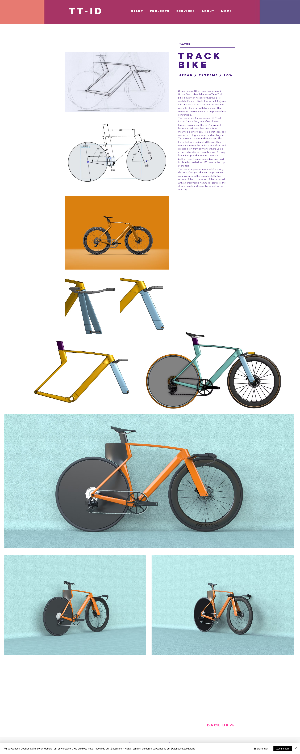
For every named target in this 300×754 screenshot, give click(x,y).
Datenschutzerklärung (183, 748)
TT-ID (86, 11)
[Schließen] (296, 748)
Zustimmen (282, 748)
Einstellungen (261, 748)
